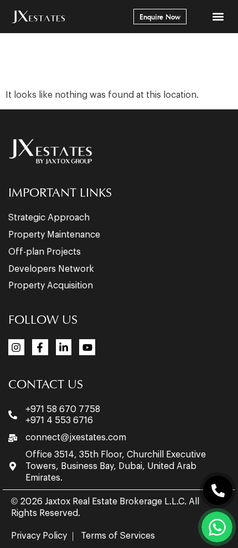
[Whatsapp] (216, 527)
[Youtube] (87, 347)
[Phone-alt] (217, 490)
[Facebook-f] (40, 347)
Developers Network (51, 269)
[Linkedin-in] (64, 347)
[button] (218, 17)
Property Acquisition (50, 285)
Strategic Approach (49, 217)
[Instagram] (16, 347)
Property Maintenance (54, 234)
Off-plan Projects (44, 251)
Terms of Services (118, 535)
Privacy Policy (39, 535)
